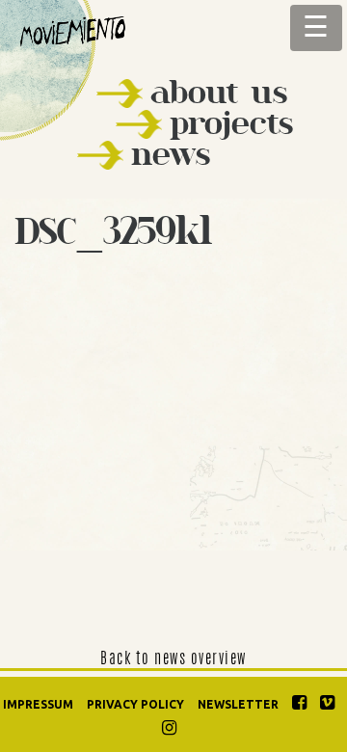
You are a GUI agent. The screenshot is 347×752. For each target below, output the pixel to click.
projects (231, 123)
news (170, 154)
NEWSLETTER (238, 704)
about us (218, 92)
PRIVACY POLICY (135, 704)
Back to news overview (173, 659)
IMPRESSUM (38, 704)
